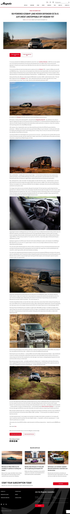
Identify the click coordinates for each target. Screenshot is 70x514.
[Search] (68, 2)
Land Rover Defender (43, 62)
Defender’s (23, 78)
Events (43, 5)
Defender (41, 69)
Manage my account (4, 494)
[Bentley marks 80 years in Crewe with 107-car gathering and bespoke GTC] (35, 457)
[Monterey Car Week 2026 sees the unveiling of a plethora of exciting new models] (12, 457)
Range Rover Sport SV (40, 119)
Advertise (49, 5)
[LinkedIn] (10, 441)
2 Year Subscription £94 (15, 55)
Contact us (67, 5)
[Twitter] (14, 441)
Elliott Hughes (28, 19)
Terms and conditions (5, 497)
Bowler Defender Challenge (47, 406)
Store (38, 5)
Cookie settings (18, 497)
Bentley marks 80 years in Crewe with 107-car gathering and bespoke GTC (34, 467)
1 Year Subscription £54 (27, 55)
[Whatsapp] (16, 441)
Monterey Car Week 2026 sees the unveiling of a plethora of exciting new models (11, 468)
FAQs (55, 5)
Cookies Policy (18, 491)
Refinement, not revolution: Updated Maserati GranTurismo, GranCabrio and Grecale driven (57, 468)
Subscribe (32, 5)
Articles (25, 5)
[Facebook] (12, 441)
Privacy (16, 494)
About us (60, 5)
